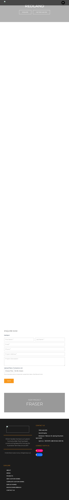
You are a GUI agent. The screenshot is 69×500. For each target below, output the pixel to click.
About (8, 470)
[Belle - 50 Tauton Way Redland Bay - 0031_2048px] (19, 178)
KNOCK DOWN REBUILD (13, 487)
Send (9, 381)
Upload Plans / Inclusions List (13, 368)
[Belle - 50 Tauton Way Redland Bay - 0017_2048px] (19, 200)
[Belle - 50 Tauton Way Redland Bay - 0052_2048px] (19, 134)
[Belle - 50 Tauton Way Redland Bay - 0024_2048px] (50, 178)
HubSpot (7, 335)
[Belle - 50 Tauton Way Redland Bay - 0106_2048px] (19, 265)
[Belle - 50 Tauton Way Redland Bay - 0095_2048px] (50, 265)
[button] (63, 3)
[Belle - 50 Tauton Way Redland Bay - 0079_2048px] (19, 287)
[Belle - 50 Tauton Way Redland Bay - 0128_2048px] (50, 221)
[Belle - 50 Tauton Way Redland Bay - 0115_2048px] (50, 243)
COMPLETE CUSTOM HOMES (15, 481)
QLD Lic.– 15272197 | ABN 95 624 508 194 (51, 441)
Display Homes (11, 484)
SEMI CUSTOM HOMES (13, 479)
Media (8, 473)
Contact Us (10, 490)
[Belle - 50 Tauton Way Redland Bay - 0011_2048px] (50, 200)
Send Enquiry (43, 433)
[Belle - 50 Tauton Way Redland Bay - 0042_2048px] (19, 156)
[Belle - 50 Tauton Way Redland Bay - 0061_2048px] (19, 309)
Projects (9, 476)
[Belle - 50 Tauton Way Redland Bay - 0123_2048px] (19, 243)
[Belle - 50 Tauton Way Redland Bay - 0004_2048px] (19, 221)
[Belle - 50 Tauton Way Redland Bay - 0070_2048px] (50, 287)
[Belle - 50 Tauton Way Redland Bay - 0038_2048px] (50, 156)
